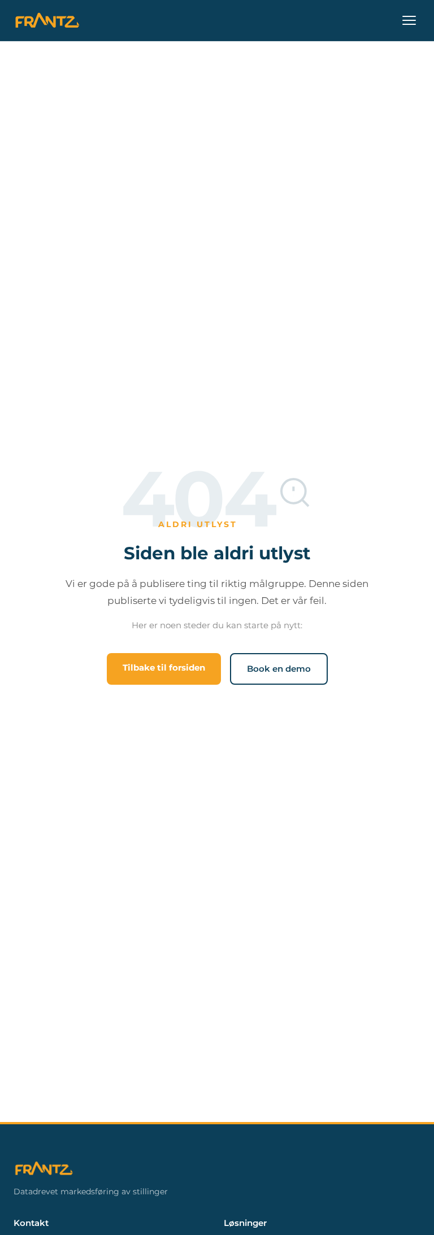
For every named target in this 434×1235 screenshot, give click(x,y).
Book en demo (279, 668)
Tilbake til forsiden (164, 667)
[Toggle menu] (409, 20)
